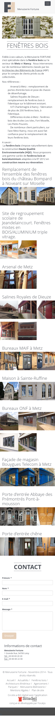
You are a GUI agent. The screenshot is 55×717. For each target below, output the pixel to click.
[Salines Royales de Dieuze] (9, 310)
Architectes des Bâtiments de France (22, 70)
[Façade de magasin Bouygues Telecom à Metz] (9, 477)
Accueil (10, 680)
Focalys (42, 703)
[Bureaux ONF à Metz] (9, 421)
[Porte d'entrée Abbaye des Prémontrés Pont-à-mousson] (9, 516)
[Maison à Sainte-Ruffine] (9, 391)
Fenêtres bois (39, 680)
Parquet (12, 686)
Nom (4, 588)
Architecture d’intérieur (18, 683)
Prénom (6, 578)
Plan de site (38, 690)
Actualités (23, 680)
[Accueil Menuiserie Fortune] (9, 3)
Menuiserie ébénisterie (32, 686)
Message (6, 609)
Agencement (40, 683)
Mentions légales (19, 690)
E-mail (5, 599)
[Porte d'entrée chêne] (9, 546)
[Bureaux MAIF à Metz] (9, 361)
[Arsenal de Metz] (9, 279)
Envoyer (9, 635)
